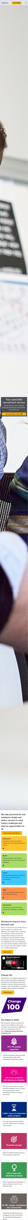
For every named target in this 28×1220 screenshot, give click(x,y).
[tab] (8, 808)
